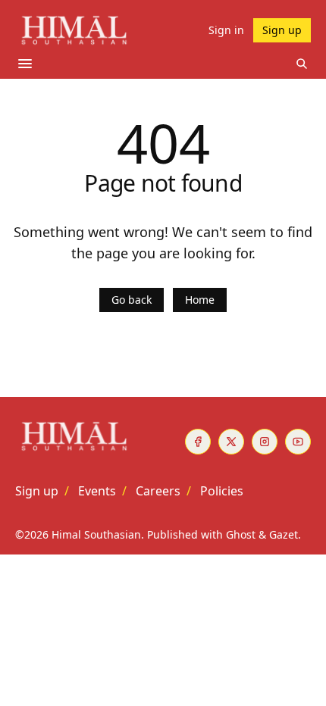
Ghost (240, 534)
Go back (131, 299)
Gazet (283, 534)
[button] (36, 491)
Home (200, 299)
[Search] (302, 64)
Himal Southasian (96, 534)
